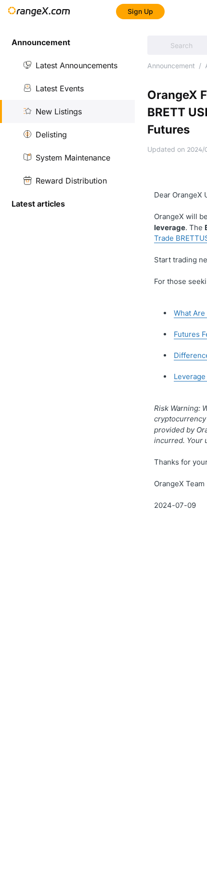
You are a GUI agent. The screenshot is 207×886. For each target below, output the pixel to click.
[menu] (67, 123)
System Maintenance (73, 157)
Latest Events (60, 88)
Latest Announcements (76, 65)
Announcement (171, 66)
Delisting (51, 134)
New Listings (59, 111)
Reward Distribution (71, 180)
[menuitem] (67, 42)
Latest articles (38, 204)
